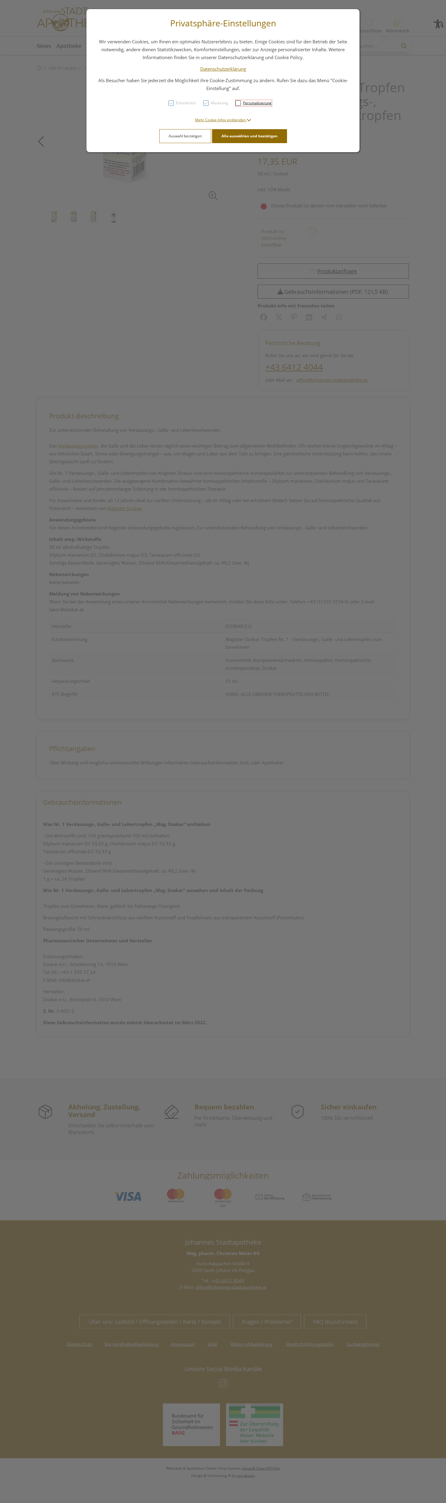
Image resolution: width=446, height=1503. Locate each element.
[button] (223, 119)
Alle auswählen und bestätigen (249, 136)
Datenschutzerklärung (223, 69)
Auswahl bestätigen (185, 136)
